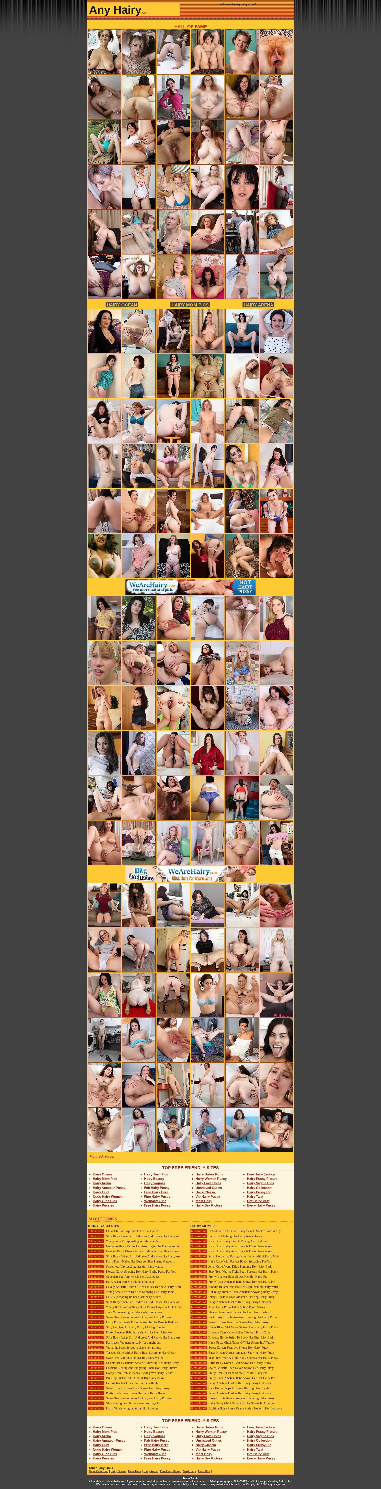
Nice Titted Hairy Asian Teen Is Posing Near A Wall (232, 1246)
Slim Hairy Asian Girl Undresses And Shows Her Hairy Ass (134, 1236)
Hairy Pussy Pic (259, 1192)
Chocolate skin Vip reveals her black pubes (124, 1231)
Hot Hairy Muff (258, 1201)
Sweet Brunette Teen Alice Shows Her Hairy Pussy (129, 1388)
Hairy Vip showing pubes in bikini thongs (123, 1408)
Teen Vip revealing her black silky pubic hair (125, 1312)
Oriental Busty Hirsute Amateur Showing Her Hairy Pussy (134, 1251)
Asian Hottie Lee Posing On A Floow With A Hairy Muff (235, 1256)
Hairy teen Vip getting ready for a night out (125, 1342)
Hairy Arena (258, 304)
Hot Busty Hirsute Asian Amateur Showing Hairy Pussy (234, 1292)
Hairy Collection (259, 1188)
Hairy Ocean (122, 304)
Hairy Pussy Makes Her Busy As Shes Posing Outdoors (132, 1261)
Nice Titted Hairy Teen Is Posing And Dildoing (229, 1241)
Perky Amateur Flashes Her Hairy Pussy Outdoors (231, 1302)
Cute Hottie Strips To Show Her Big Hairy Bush (230, 1388)
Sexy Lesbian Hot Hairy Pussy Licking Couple (126, 1327)
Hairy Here (134, 1471)
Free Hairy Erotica (261, 1174)
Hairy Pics (204, 1471)
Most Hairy (204, 1201)
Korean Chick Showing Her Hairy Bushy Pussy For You (132, 1271)
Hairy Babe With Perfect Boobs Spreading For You (231, 1261)
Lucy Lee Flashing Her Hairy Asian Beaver (226, 1236)
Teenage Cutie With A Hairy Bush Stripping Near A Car (132, 1352)
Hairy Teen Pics (156, 1174)
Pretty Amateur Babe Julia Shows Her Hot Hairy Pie (130, 1332)
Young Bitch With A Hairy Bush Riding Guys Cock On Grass (135, 1307)
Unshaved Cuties (209, 1188)
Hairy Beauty (154, 1179)
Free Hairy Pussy (157, 1205)
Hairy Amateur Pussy (109, 1188)
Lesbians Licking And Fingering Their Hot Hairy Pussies (133, 1368)
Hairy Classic (206, 1192)
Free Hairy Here (156, 1192)
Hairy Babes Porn (209, 1174)
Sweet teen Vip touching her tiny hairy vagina (126, 1266)
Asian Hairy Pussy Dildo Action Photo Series (228, 1307)
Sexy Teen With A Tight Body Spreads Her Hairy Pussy (234, 1271)
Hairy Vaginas (154, 1183)
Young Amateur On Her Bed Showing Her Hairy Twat (131, 1292)
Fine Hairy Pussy (157, 1196)
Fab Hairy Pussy (156, 1188)
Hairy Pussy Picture (262, 1179)
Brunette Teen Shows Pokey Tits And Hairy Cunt (230, 1332)
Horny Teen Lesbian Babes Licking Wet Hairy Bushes (131, 1373)
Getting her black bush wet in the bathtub (123, 1383)
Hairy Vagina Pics (260, 1183)
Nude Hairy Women (108, 1196)
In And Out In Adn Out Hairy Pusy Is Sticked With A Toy (236, 1231)
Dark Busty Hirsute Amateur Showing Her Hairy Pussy (234, 1317)
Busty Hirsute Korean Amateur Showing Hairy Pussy (233, 1297)
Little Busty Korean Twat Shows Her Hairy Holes (231, 1363)
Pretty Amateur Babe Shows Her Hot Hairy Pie (229, 1276)
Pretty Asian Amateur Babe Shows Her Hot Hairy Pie (233, 1281)
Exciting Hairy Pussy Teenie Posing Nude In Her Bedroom (236, 1408)
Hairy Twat (255, 1196)
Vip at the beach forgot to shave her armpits (125, 1347)
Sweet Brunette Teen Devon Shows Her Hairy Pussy (232, 1368)
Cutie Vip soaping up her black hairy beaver (125, 1297)
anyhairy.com (276, 1484)
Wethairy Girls (155, 1201)
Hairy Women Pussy (211, 1179)
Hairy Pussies (103, 1205)
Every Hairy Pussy (261, 1205)
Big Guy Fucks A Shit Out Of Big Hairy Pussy (126, 1378)
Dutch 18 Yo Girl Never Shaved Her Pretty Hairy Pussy (234, 1327)
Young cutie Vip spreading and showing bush (125, 1241)
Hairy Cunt (101, 1192)
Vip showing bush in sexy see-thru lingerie (124, 1403)
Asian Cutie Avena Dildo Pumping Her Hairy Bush (231, 1266)
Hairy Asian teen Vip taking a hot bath (121, 1281)
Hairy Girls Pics (105, 1201)
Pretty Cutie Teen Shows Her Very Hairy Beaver (127, 1393)
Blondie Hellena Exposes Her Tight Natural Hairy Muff (234, 1286)
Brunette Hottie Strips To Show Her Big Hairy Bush (232, 1337)
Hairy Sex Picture (209, 1205)
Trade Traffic (190, 1478)
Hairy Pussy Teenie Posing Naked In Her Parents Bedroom (134, 1322)
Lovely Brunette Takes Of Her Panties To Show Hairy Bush (135, 1286)
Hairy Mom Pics (190, 304)
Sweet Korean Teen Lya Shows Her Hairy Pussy (230, 1322)
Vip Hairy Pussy (208, 1196)
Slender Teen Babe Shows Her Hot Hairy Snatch (230, 1312)
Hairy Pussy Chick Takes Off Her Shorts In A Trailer (233, 1342)
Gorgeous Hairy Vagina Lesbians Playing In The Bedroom (134, 1246)
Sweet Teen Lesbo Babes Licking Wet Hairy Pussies (130, 1317)
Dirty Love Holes (208, 1183)
